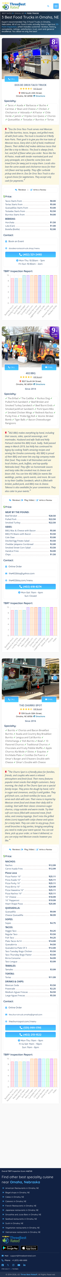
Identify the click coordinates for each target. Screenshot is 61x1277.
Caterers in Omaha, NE (15, 1201)
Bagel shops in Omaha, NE (17, 1192)
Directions (40, 96)
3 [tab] (31, 72)
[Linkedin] (24, 1265)
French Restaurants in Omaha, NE (20, 1205)
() (37, 88)
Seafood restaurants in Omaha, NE (21, 1219)
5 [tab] (34, 360)
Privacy (6, 1269)
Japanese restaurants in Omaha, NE (21, 1210)
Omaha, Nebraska (25, 1182)
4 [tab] (33, 72)
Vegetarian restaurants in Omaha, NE (22, 1227)
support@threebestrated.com (23, 1256)
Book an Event (16, 241)
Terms (15, 1269)
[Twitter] (8, 1265)
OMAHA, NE (19, 13)
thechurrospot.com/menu (22, 1021)
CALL (12, 79)
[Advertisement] (30, 1137)
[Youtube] (19, 1265)
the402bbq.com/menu (21, 580)
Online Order (15, 566)
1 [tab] (26, 72)
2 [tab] (29, 72)
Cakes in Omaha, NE (14, 1197)
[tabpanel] (30, 58)
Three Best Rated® (29, 1274)
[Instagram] (13, 1265)
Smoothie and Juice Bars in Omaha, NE (23, 1214)
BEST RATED (7, 13)
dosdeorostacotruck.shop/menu (24, 248)
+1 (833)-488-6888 (19, 1260)
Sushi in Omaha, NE (14, 1223)
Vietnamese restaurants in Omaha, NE (22, 1232)
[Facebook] (3, 1265)
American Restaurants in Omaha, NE (22, 1188)
